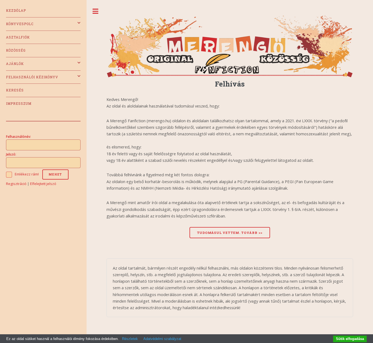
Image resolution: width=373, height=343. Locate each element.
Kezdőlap (16, 10)
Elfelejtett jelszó (43, 183)
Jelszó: (11, 154)
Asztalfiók (18, 37)
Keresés (15, 90)
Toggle (96, 11)
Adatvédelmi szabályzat (162, 339)
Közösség (16, 50)
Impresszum (18, 104)
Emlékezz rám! (27, 174)
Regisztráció (16, 183)
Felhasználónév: (18, 136)
